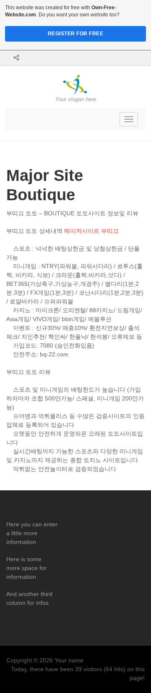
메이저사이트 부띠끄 (91, 231)
